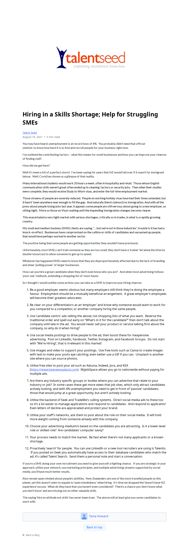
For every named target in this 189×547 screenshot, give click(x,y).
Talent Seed (30, 132)
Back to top (94, 527)
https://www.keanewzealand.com (54, 370)
